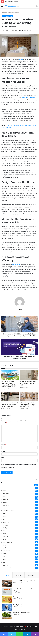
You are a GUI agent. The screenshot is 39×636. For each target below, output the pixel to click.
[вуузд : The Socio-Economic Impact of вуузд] (7, 591)
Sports (4, 539)
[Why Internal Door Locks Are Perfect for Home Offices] (29, 375)
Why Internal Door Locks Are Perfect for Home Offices (28, 383)
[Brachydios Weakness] (7, 607)
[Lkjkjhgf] (7, 599)
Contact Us (22, 629)
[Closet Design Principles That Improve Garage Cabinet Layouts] (29, 396)
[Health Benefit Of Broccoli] (7, 615)
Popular (6, 575)
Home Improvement (13, 12)
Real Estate (6, 522)
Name (3, 444)
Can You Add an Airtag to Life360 (24, 581)
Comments (31, 575)
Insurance (5, 559)
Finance (5, 553)
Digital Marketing (7, 542)
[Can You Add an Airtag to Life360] (7, 583)
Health (4, 508)
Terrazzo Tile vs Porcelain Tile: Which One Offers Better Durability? (9, 404)
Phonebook (6, 493)
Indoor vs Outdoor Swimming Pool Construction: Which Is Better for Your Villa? (9, 384)
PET (4, 562)
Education (5, 536)
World (4, 490)
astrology (5, 565)
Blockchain (6, 502)
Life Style (5, 528)
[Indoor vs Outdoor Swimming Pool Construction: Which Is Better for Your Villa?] (10, 375)
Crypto (5, 545)
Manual (5, 513)
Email (3, 451)
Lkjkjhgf (15, 597)
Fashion (5, 548)
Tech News (6, 505)
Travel (4, 533)
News (4, 516)
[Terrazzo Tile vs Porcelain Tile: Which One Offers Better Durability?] (10, 396)
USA (4, 485)
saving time (16, 264)
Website (3, 458)
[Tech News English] (12, 5)
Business (5, 499)
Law (4, 519)
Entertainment (7, 568)
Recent (18, 575)
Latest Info (6, 488)
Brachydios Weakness (20, 605)
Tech (4, 496)
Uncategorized (7, 551)
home (21, 59)
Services (5, 525)
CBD (4, 556)
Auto (4, 531)
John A (19, 309)
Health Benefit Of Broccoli (21, 613)
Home (5, 12)
